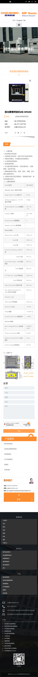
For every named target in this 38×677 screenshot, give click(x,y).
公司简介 (5, 520)
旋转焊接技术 (6, 561)
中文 (13, 20)
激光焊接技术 (6, 565)
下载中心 (5, 543)
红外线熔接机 (8, 459)
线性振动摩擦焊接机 (19, 49)
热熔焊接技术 (6, 558)
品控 (4, 530)
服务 (4, 539)
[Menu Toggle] (10, 2)
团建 (4, 533)
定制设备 (7, 470)
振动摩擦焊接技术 (7, 555)
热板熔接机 (7, 454)
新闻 (4, 527)
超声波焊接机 (8, 444)
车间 (4, 523)
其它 (4, 568)
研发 (4, 536)
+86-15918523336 (15, 7)
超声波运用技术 (7, 552)
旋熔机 (6, 464)
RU (25, 20)
